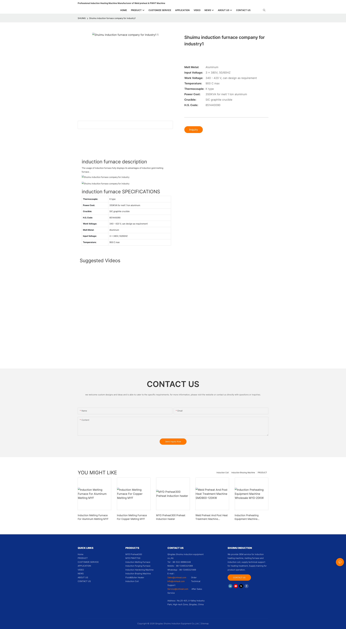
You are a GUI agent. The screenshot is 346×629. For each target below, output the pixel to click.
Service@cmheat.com (177, 589)
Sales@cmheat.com (176, 577)
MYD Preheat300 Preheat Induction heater (170, 517)
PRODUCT (262, 472)
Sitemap (205, 623)
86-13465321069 (187, 569)
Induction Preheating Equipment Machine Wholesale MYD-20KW (247, 517)
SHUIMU (82, 18)
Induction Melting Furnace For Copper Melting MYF (132, 517)
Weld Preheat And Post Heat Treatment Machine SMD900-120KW (211, 517)
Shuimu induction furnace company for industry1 (112, 18)
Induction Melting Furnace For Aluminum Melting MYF (93, 517)
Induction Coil (223, 472)
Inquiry (193, 129)
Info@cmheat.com (176, 581)
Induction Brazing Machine (243, 472)
